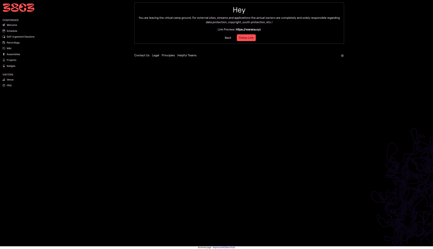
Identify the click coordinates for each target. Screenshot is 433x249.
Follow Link (246, 37)
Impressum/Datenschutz (224, 247)
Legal (155, 55)
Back (228, 37)
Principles (168, 55)
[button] (342, 55)
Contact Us (142, 55)
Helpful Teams (187, 55)
